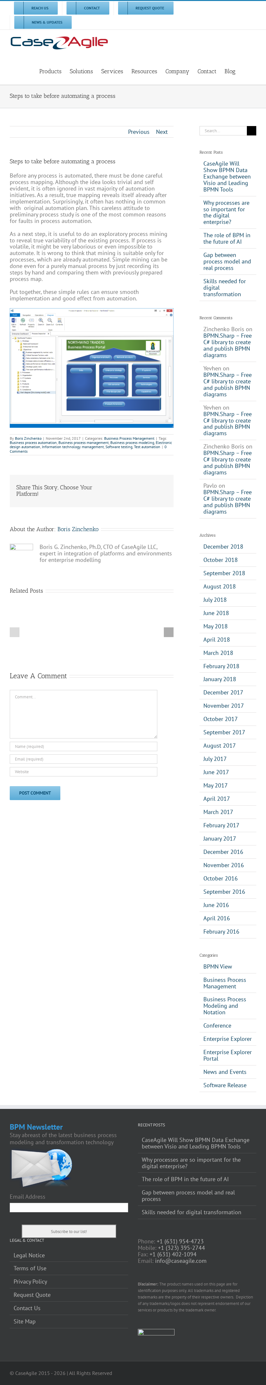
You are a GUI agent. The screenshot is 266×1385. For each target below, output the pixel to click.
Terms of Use (30, 1268)
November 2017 (223, 705)
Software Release (225, 1085)
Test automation (147, 446)
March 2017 (218, 812)
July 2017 (215, 758)
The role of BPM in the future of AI (226, 238)
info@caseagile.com (181, 1260)
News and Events (225, 1072)
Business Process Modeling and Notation (224, 1006)
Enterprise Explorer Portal (227, 1055)
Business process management (83, 442)
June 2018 (216, 613)
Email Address (27, 1196)
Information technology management (73, 446)
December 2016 (223, 851)
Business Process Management (129, 438)
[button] (246, 71)
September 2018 (224, 573)
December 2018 (223, 546)
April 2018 (216, 639)
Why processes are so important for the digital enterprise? (226, 212)
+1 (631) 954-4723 (180, 1241)
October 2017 (220, 719)
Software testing (118, 446)
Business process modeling (132, 442)
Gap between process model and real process (227, 261)
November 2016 (223, 865)
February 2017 (221, 825)
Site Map (25, 1321)
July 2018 (215, 599)
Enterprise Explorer (227, 1039)
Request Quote (32, 1295)
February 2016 (221, 931)
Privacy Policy (30, 1281)
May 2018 (215, 626)
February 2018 (221, 666)
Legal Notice (29, 1255)
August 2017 (219, 745)
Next (162, 131)
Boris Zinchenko (28, 438)
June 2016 (216, 905)
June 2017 (216, 772)
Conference (217, 1025)
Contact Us (27, 1308)
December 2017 (223, 692)
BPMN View (217, 966)
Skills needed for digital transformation (191, 1212)
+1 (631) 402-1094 (173, 1254)
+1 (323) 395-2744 (181, 1247)
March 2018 (218, 653)
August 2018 (219, 586)
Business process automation (33, 442)
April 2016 (216, 918)
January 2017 (219, 838)
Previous (139, 131)
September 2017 (224, 732)
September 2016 (224, 891)
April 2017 (216, 798)
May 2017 (215, 785)
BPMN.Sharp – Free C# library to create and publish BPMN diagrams (227, 345)
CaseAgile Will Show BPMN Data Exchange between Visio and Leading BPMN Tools (227, 176)
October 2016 (220, 878)
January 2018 (219, 679)
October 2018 (220, 560)
